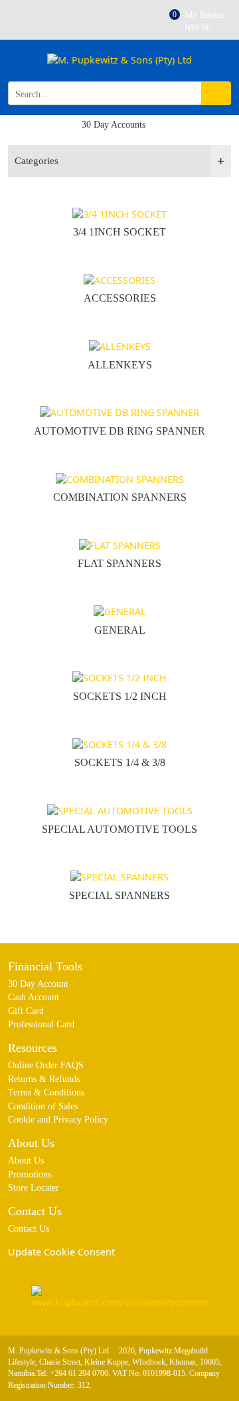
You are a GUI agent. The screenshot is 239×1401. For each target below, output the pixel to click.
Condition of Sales (43, 1106)
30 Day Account (38, 983)
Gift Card (26, 1010)
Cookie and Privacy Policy (58, 1119)
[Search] (216, 93)
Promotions (29, 1174)
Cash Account (33, 997)
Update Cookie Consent (61, 1252)
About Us (26, 1160)
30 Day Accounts (113, 125)
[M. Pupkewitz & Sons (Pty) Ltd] (119, 65)
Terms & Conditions (46, 1092)
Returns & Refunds (44, 1079)
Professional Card (41, 1024)
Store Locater (33, 1187)
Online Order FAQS (46, 1065)
